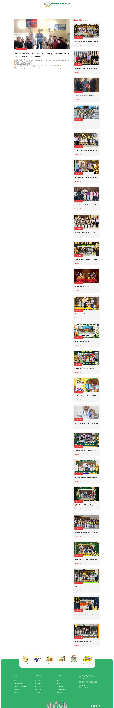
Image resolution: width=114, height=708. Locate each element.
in (94, 706)
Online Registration (61, 689)
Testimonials (60, 686)
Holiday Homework (40, 680)
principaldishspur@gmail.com (89, 682)
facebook (15, 3)
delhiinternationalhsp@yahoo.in (89, 681)
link (97, 706)
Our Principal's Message (20, 686)
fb (91, 706)
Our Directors (17, 689)
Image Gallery (38, 689)
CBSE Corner (38, 686)
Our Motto (16, 680)
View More (76, 45)
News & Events (60, 675)
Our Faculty (16, 692)
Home (15, 10)
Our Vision (16, 678)
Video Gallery (38, 692)
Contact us (59, 692)
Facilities (37, 678)
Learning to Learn (18, 695)
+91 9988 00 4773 (86, 685)
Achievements (60, 678)
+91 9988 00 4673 (86, 687)
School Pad (59, 695)
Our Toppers (38, 683)
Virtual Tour (38, 675)
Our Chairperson (18, 683)
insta (99, 706)
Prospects (59, 680)
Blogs (58, 683)
